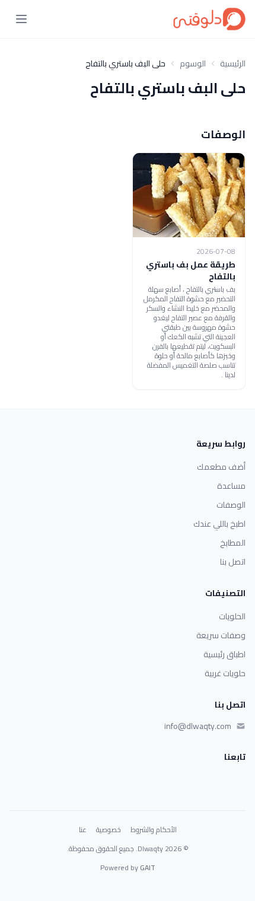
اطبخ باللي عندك (219, 523)
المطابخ (233, 542)
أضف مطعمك (221, 467)
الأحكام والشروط (153, 830)
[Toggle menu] (21, 19)
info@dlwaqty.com (197, 726)
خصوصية (108, 830)
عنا (83, 830)
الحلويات (232, 616)
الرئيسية (233, 63)
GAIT (147, 867)
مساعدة (231, 486)
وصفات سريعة (221, 635)
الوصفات (231, 504)
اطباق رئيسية (224, 654)
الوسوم (193, 63)
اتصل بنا (233, 561)
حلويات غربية (225, 673)
